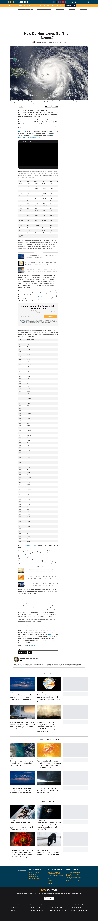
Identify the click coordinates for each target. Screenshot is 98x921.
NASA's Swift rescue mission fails (44, 9)
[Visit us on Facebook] (54, 2)
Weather (52, 31)
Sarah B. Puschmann (42, 42)
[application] (38, 154)
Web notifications (76, 907)
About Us (53, 905)
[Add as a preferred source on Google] (49, 898)
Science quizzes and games (73, 872)
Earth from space (33, 874)
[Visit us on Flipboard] (63, 2)
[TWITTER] (21, 660)
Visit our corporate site (74, 893)
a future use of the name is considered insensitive (34, 297)
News (64, 42)
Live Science (31, 645)
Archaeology (22, 5)
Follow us (48, 106)
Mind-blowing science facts (72, 880)
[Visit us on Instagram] (58, 2)
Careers (12, 910)
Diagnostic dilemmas (34, 876)
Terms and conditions (78, 905)
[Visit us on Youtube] (60, 2)
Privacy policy (14, 907)
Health (28, 5)
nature (30, 652)
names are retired (28, 291)
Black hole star (72, 9)
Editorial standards (36, 910)
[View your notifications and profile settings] (85, 2)
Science (34, 5)
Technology (55, 5)
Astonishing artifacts (34, 878)
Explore (62, 5)
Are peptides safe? (60, 9)
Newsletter (56, 106)
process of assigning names (29, 545)
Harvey (49, 634)
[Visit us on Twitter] (56, 2)
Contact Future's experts (38, 905)
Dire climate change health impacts (25, 9)
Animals (15, 5)
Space (48, 5)
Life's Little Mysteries (34, 872)
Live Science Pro (83, 9)
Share (22, 106)
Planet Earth (41, 5)
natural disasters (23, 652)
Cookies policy (35, 907)
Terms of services (35, 320)
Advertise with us (56, 907)
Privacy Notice (22, 321)
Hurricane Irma (22, 131)
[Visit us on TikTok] (65, 2)
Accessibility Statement (17, 905)
